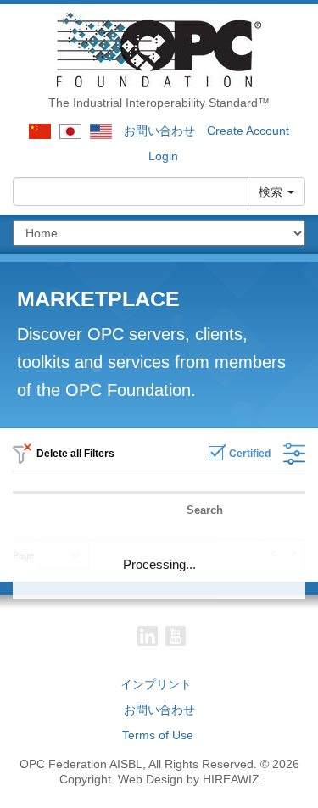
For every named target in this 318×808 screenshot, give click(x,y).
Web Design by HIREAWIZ (188, 779)
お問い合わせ (159, 130)
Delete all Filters (74, 454)
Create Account (248, 130)
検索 (272, 191)
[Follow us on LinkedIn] (147, 636)
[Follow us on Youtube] (175, 636)
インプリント (156, 684)
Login (163, 156)
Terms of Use (157, 735)
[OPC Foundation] (159, 49)
